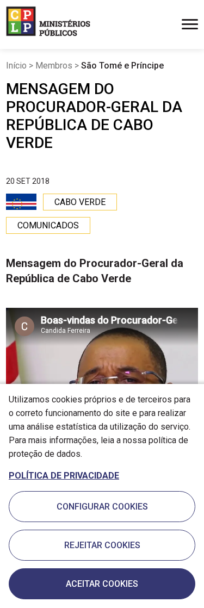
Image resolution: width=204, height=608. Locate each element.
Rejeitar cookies (102, 545)
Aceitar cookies (102, 584)
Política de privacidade (64, 475)
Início (16, 65)
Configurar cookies (102, 506)
